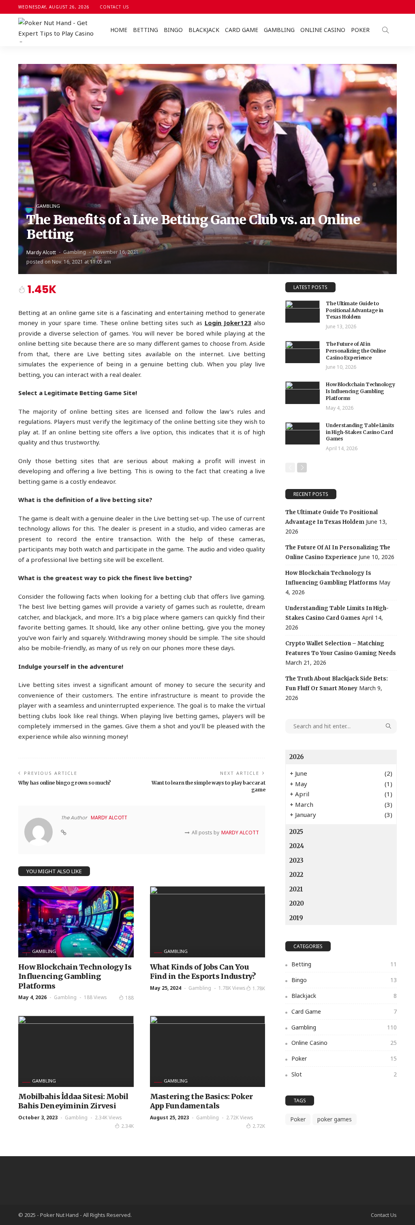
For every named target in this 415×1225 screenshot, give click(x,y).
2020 (296, 903)
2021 (296, 889)
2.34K (127, 1126)
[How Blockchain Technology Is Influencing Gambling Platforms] (76, 921)
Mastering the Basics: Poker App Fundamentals (201, 1101)
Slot (344, 1074)
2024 (296, 846)
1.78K (258, 988)
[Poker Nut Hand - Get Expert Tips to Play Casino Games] (58, 30)
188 (129, 997)
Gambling (279, 30)
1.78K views (232, 988)
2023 (296, 860)
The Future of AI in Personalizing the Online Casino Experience (355, 351)
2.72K (258, 1126)
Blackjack (203, 30)
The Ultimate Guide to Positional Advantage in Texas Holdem (354, 310)
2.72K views (239, 1117)
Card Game (241, 30)
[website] (63, 833)
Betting (145, 30)
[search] (385, 30)
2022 (296, 874)
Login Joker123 (228, 323)
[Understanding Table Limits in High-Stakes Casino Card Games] (302, 433)
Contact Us (114, 7)
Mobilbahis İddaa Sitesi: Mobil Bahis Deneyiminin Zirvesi (73, 1101)
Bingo (173, 30)
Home (118, 30)
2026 (296, 757)
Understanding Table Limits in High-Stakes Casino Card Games (360, 432)
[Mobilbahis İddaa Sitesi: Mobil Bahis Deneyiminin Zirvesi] (76, 1051)
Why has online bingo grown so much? (64, 783)
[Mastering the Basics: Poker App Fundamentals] (207, 1051)
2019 (296, 918)
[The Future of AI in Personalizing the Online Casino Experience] (302, 352)
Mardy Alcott (41, 252)
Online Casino (322, 30)
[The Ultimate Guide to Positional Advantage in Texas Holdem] (302, 311)
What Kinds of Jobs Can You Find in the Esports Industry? (203, 971)
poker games (334, 1119)
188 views (95, 997)
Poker (360, 30)
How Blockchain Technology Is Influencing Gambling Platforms (74, 976)
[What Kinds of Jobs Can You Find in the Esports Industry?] (207, 921)
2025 (296, 832)
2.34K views (108, 1117)
